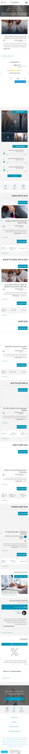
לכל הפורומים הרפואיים (7, 633)
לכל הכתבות (5, 237)
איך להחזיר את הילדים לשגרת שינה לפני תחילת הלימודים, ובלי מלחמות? (15, 37)
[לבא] (1, 137)
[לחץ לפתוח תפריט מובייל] (26, 2)
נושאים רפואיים (14, 727)
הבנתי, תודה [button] (4, 751)
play (4, 153)
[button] (5, 2)
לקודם (28, 37)
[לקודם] (28, 137)
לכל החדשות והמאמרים (8, 56)
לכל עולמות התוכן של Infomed (9, 595)
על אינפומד (14, 717)
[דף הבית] (14, 3)
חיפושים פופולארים (14, 731)
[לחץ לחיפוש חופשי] (2, 14)
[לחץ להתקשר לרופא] (18, 78)
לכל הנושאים (5, 253)
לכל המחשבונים (6, 678)
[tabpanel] (14, 73)
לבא (0, 37)
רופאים (14, 722)
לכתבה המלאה (7, 48)
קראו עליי (19, 81)
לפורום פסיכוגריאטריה (8, 626)
